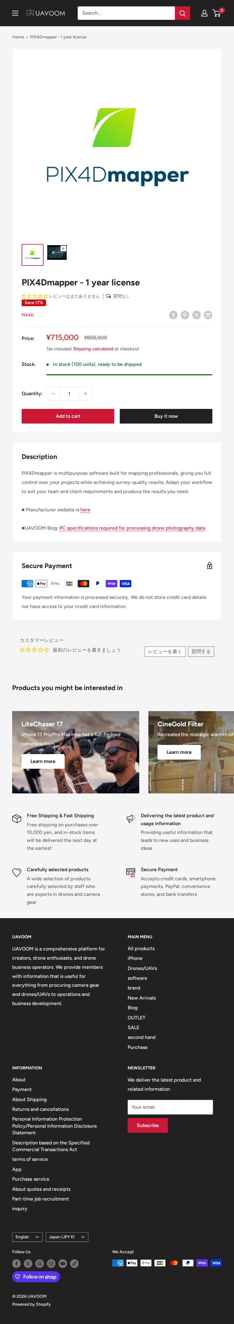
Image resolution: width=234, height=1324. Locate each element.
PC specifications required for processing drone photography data (132, 528)
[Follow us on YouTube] (62, 1263)
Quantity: (32, 393)
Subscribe (148, 1125)
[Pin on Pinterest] (185, 314)
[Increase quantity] (85, 393)
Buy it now (166, 416)
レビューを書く (165, 651)
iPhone (135, 958)
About (19, 1079)
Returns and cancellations (40, 1109)
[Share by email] (208, 314)
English (22, 1236)
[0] (217, 13)
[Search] (182, 13)
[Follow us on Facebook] (16, 1263)
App (17, 1169)
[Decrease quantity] (53, 393)
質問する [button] (201, 651)
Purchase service (30, 1179)
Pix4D (28, 315)
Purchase (138, 1047)
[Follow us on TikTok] (74, 1263)
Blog (132, 1008)
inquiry (19, 1208)
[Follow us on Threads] (39, 1263)
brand (134, 988)
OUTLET (136, 1018)
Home (18, 37)
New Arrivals (142, 998)
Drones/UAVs (142, 968)
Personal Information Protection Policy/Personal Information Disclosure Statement (54, 1126)
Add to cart (68, 416)
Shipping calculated (93, 349)
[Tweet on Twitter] (196, 314)
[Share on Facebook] (173, 314)
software (137, 978)
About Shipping (29, 1099)
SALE (133, 1027)
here (85, 510)
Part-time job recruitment (40, 1199)
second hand (141, 1037)
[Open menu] (15, 13)
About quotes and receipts (41, 1189)
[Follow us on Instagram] (51, 1263)
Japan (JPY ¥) (62, 1236)
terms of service (30, 1159)
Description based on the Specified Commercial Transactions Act (51, 1146)
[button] (35, 296)
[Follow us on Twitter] (28, 1263)
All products (141, 948)
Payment (22, 1089)
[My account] (204, 13)
